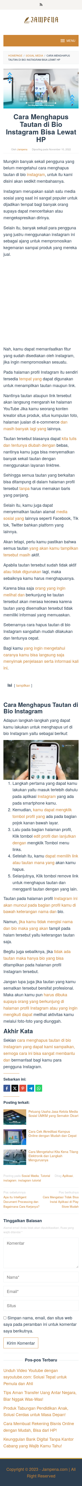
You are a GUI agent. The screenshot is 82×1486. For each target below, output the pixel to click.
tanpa (24, 488)
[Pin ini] (22, 1088)
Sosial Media (30, 1175)
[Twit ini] (14, 1088)
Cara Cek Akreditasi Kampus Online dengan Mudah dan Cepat (52, 1133)
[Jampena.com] (41, 19)
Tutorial (45, 1175)
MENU (71, 40)
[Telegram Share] (30, 1088)
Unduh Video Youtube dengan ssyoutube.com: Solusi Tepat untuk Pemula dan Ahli (35, 1376)
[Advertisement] (41, 302)
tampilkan (23, 685)
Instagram (47, 796)
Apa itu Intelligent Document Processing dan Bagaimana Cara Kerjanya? (21, 1199)
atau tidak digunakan (22, 571)
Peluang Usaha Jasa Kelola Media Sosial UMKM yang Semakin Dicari (53, 1113)
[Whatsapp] (38, 1088)
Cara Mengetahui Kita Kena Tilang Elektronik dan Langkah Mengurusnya (53, 1155)
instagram (36, 174)
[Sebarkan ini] (6, 1088)
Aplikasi (67, 1175)
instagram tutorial (29, 1180)
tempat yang (30, 378)
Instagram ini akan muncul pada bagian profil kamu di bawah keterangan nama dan (40, 904)
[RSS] (41, 5)
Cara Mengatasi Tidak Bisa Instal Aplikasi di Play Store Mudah (61, 1199)
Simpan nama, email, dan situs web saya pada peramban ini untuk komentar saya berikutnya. (40, 1324)
